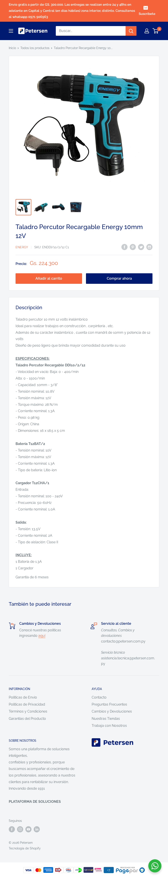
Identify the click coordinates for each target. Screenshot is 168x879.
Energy (22, 247)
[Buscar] (131, 31)
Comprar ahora (119, 278)
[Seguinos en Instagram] (20, 829)
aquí (41, 636)
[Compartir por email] (149, 247)
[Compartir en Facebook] (124, 247)
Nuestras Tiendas (106, 719)
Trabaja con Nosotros (109, 726)
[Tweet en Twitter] (141, 247)
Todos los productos (34, 48)
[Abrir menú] (11, 31)
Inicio (12, 48)
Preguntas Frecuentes (109, 704)
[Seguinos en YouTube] (28, 829)
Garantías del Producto (27, 719)
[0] (155, 31)
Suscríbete (147, 14)
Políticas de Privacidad (27, 704)
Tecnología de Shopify (25, 848)
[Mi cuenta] (147, 30)
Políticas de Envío (23, 697)
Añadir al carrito (48, 278)
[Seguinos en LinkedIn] (37, 829)
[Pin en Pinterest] (133, 247)
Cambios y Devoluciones (112, 711)
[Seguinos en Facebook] (12, 829)
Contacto (99, 697)
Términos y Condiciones (28, 711)
